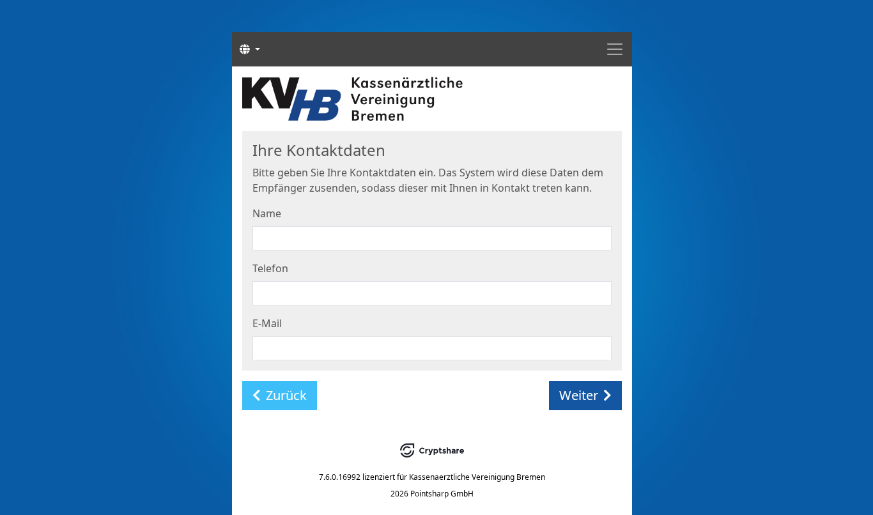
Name (266, 213)
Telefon (270, 268)
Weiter (578, 395)
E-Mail (267, 323)
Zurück (286, 395)
